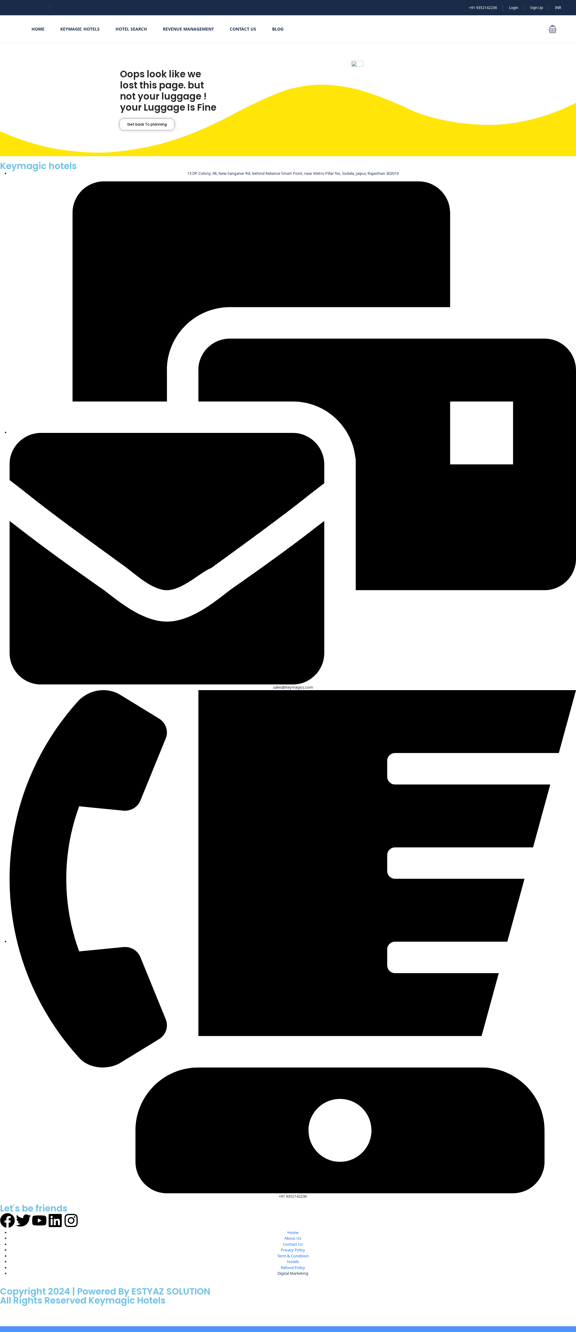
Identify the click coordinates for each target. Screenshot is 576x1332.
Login (513, 7)
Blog (278, 29)
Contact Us (243, 29)
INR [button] (558, 7)
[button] (552, 29)
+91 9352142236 (483, 7)
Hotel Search (131, 29)
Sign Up (536, 7)
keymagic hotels (80, 29)
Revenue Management (188, 29)
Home (38, 29)
